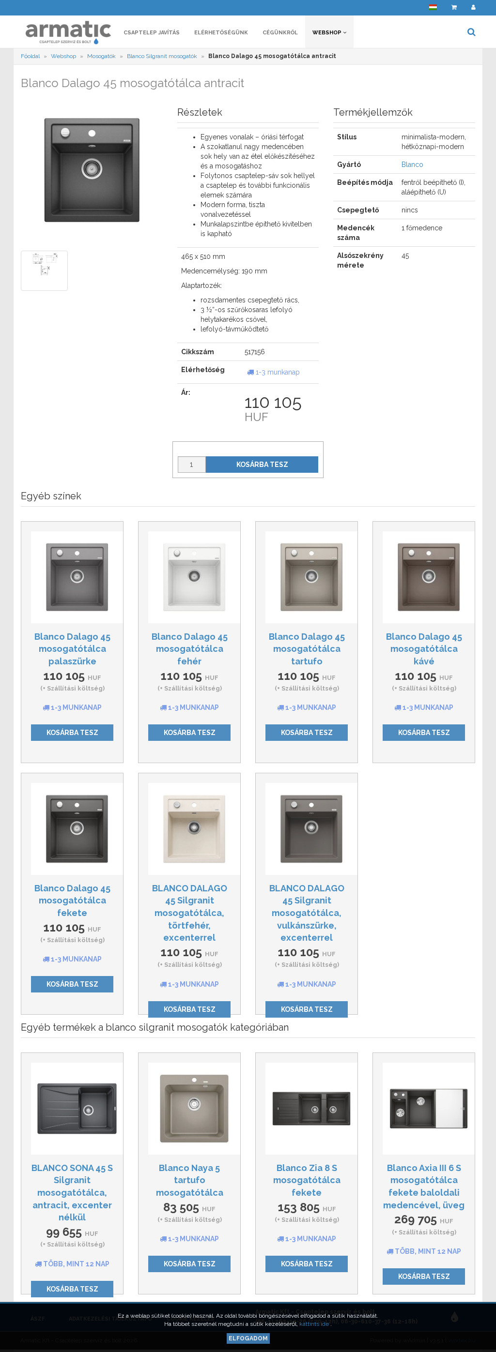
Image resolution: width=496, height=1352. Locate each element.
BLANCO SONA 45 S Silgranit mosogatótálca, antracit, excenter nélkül (72, 1193)
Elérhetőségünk (221, 33)
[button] (433, 7)
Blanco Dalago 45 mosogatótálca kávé (424, 648)
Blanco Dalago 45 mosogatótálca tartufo (307, 648)
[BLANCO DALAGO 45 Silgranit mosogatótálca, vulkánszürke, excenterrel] (306, 829)
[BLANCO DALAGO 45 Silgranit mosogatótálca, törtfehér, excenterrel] (189, 829)
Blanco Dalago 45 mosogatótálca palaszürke (72, 648)
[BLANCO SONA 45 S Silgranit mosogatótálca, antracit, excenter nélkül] (72, 1108)
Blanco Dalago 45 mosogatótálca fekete (72, 900)
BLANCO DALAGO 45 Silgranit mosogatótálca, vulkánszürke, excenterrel (306, 913)
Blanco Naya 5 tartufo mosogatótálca (189, 1180)
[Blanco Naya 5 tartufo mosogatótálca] (189, 1108)
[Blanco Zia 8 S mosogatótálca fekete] (306, 1108)
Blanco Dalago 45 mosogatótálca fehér (190, 648)
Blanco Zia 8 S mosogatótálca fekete (307, 1180)
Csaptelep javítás (152, 33)
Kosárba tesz (262, 464)
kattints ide (314, 1324)
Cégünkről (280, 33)
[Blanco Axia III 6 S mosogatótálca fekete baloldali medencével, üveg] (424, 1108)
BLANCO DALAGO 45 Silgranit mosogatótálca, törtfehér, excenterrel (189, 913)
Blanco (412, 164)
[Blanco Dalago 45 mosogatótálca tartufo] (306, 577)
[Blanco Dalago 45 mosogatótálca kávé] (424, 577)
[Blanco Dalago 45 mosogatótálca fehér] (189, 577)
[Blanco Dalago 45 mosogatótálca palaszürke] (72, 577)
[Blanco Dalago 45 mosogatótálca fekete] (72, 829)
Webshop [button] (327, 33)
